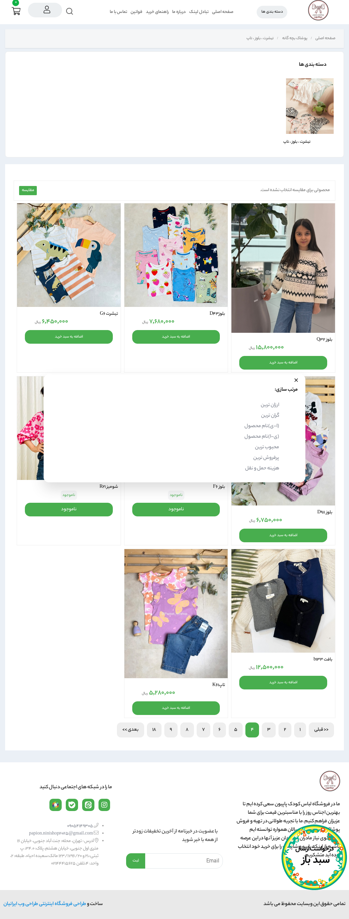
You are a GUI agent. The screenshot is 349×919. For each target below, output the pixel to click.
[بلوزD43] (176, 255)
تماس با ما (118, 12)
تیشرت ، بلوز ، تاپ (260, 38)
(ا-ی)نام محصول (261, 426)
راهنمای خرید (157, 12)
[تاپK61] (176, 613)
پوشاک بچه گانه (294, 38)
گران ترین (270, 416)
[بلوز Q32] (283, 268)
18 (154, 730)
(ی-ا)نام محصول (261, 437)
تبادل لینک (199, 12)
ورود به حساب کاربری (45, 10)
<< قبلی (321, 730)
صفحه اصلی (222, 12)
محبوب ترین (267, 447)
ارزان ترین (270, 405)
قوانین (136, 12)
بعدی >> (130, 730)
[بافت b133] (283, 601)
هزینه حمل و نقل (262, 469)
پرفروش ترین (266, 458)
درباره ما (179, 12)
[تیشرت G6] (69, 255)
